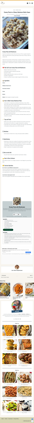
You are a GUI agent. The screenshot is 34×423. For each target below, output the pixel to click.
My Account (10, 418)
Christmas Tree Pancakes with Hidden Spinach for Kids (9, 412)
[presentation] (5, 289)
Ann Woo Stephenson (11, 14)
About (3, 418)
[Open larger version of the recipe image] (17, 201)
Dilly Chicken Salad (5, 276)
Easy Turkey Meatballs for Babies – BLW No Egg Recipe (24, 384)
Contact (6, 418)
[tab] (16, 300)
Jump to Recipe (17, 15)
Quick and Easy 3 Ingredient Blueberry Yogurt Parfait (24, 412)
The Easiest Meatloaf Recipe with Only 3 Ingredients (24, 351)
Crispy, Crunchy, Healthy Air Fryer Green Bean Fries (10, 384)
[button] (15, 212)
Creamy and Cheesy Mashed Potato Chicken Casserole (9, 337)
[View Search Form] (30, 3)
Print (15, 214)
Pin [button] (19, 214)
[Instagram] (27, 3)
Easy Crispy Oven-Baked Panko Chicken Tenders (24, 337)
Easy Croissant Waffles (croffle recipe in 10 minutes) (9, 398)
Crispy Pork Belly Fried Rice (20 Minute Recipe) (10, 365)
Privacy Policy (16, 418)
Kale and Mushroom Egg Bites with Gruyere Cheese (9, 351)
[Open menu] (32, 3)
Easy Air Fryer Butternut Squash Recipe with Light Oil (17, 297)
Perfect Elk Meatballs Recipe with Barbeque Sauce (24, 365)
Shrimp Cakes (30, 276)
